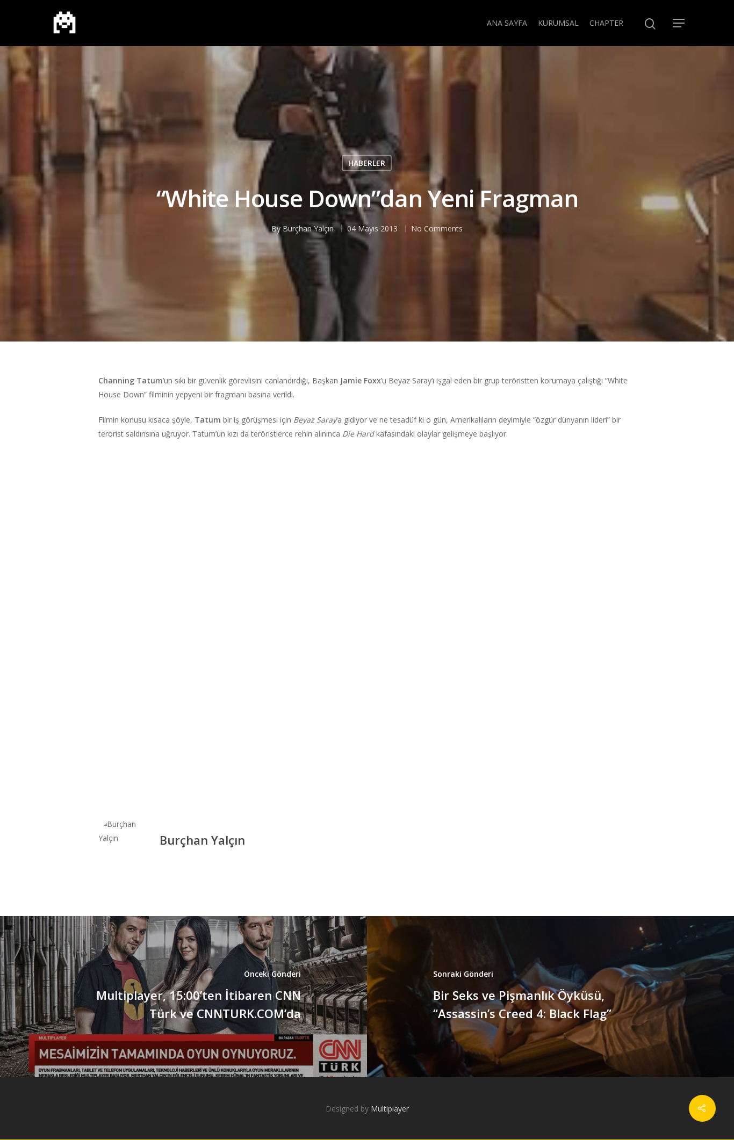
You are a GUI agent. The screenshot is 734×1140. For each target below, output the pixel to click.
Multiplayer (390, 1108)
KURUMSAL (558, 23)
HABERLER (366, 162)
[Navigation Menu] (679, 23)
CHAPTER (606, 23)
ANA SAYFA (507, 23)
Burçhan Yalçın (308, 228)
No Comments (437, 228)
